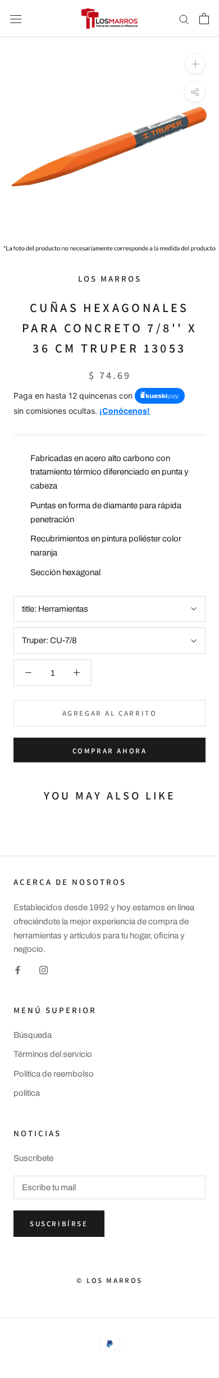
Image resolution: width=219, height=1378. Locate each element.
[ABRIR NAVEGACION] (15, 18)
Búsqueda (32, 1035)
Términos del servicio (52, 1054)
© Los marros (109, 1280)
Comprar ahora (109, 751)
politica (26, 1092)
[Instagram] (43, 970)
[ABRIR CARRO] (204, 18)
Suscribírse (59, 1223)
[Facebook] (17, 970)
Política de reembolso (53, 1073)
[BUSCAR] (184, 19)
